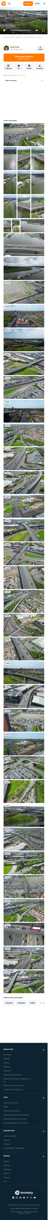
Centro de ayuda (10, 1183)
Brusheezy (7, 1102)
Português (7, 1216)
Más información (11, 79)
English (6, 1208)
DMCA (6, 1154)
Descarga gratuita (24, 57)
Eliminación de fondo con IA (14, 1132)
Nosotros (7, 1191)
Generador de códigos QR (13, 1137)
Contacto (7, 1187)
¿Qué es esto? (21, 75)
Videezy (6, 1110)
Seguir (40, 49)
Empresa (7, 1114)
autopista (21, 1050)
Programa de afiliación (12, 1158)
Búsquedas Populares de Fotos (15, 1166)
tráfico (32, 1050)
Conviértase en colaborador (14, 1195)
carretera (9, 1050)
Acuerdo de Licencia (11, 1150)
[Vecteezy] (3, 3)
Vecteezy (7, 1106)
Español (6, 1212)
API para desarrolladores (13, 1122)
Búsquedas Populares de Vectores (16, 1162)
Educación (7, 1118)
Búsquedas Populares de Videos (16, 1170)
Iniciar (37, 3)
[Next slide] (39, 1050)
